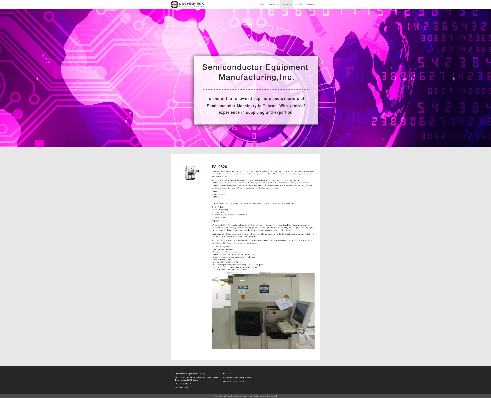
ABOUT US (273, 4)
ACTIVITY (299, 4)
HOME (253, 4)
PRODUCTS (286, 4)
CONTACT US (312, 4)
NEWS (262, 4)
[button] (37, 78)
